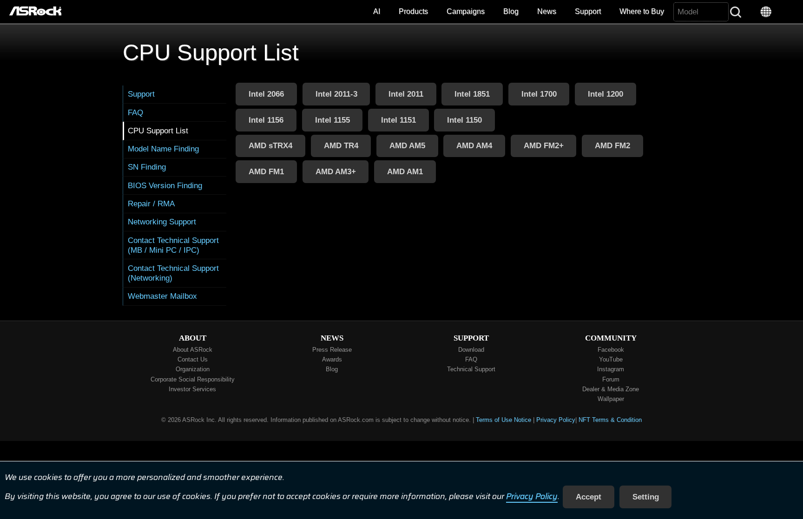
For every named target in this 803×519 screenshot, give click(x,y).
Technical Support (471, 369)
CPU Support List (158, 130)
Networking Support (162, 221)
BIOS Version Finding (165, 185)
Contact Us (193, 359)
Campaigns (466, 11)
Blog (511, 11)
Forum (610, 379)
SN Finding (147, 166)
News (546, 11)
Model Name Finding (163, 148)
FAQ (135, 112)
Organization (193, 369)
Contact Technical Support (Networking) (173, 272)
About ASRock (192, 349)
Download (471, 349)
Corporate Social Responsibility (193, 379)
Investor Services (192, 389)
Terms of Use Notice (503, 419)
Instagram (610, 369)
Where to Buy (641, 11)
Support (588, 11)
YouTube (611, 359)
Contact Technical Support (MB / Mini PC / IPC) (173, 245)
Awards (332, 359)
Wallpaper (611, 398)
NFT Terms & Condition (610, 419)
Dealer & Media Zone (610, 389)
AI (376, 11)
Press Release (332, 349)
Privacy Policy (532, 496)
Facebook (611, 349)
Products (413, 11)
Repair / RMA (151, 203)
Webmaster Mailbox (162, 296)
